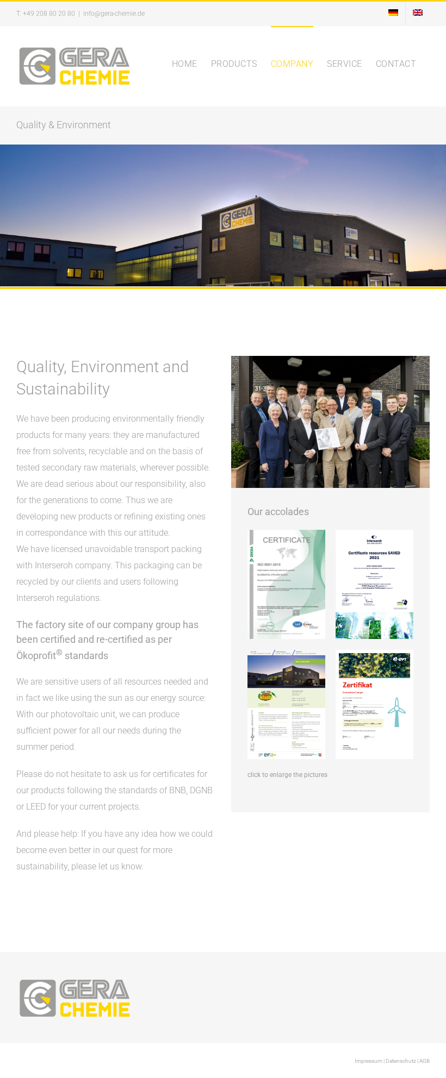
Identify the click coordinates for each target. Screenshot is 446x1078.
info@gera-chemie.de (114, 13)
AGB (424, 1061)
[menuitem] (393, 14)
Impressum (368, 1061)
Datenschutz (401, 1061)
